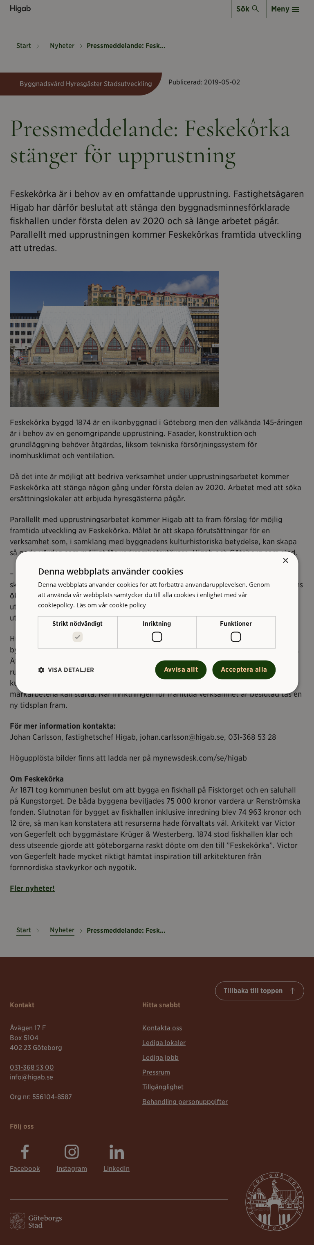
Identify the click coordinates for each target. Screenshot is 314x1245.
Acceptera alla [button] (244, 670)
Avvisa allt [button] (181, 670)
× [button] (285, 561)
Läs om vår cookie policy (111, 605)
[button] (66, 670)
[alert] (157, 622)
